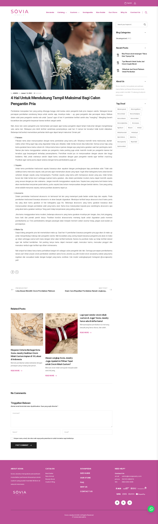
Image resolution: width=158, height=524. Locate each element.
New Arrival (49, 476)
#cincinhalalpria (135, 114)
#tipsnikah (134, 142)
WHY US (83, 487)
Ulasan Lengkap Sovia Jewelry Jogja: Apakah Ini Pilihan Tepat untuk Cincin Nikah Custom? (59, 361)
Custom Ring (50, 482)
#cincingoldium (136, 109)
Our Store (113, 12)
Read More (15, 371)
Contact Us (135, 12)
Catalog (61, 12)
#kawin (130, 128)
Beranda (50, 12)
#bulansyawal (121, 109)
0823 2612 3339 (127, 482)
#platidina (133, 137)
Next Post (86, 289)
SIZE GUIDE (85, 473)
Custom (73, 12)
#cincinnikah (135, 118)
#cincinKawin (121, 118)
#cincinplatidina (122, 123)
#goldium (120, 128)
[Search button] (144, 24)
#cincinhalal (121, 114)
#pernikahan (121, 137)
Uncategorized (121, 38)
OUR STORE (85, 477)
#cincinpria (135, 123)
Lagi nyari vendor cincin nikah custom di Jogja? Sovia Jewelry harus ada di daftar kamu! (94, 318)
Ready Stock (50, 479)
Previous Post (35, 289)
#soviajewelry (121, 142)
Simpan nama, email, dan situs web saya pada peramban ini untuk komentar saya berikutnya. (44, 438)
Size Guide (100, 12)
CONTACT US (86, 491)
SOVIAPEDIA (85, 468)
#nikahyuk (134, 132)
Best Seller (49, 473)
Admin (15, 93)
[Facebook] (12, 272)
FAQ (82, 482)
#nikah (139, 128)
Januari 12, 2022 (26, 93)
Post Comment (21, 445)
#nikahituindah (122, 132)
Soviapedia (88, 12)
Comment (37, 93)
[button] (151, 508)
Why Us (124, 12)
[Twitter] (17, 272)
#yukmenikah (121, 146)
